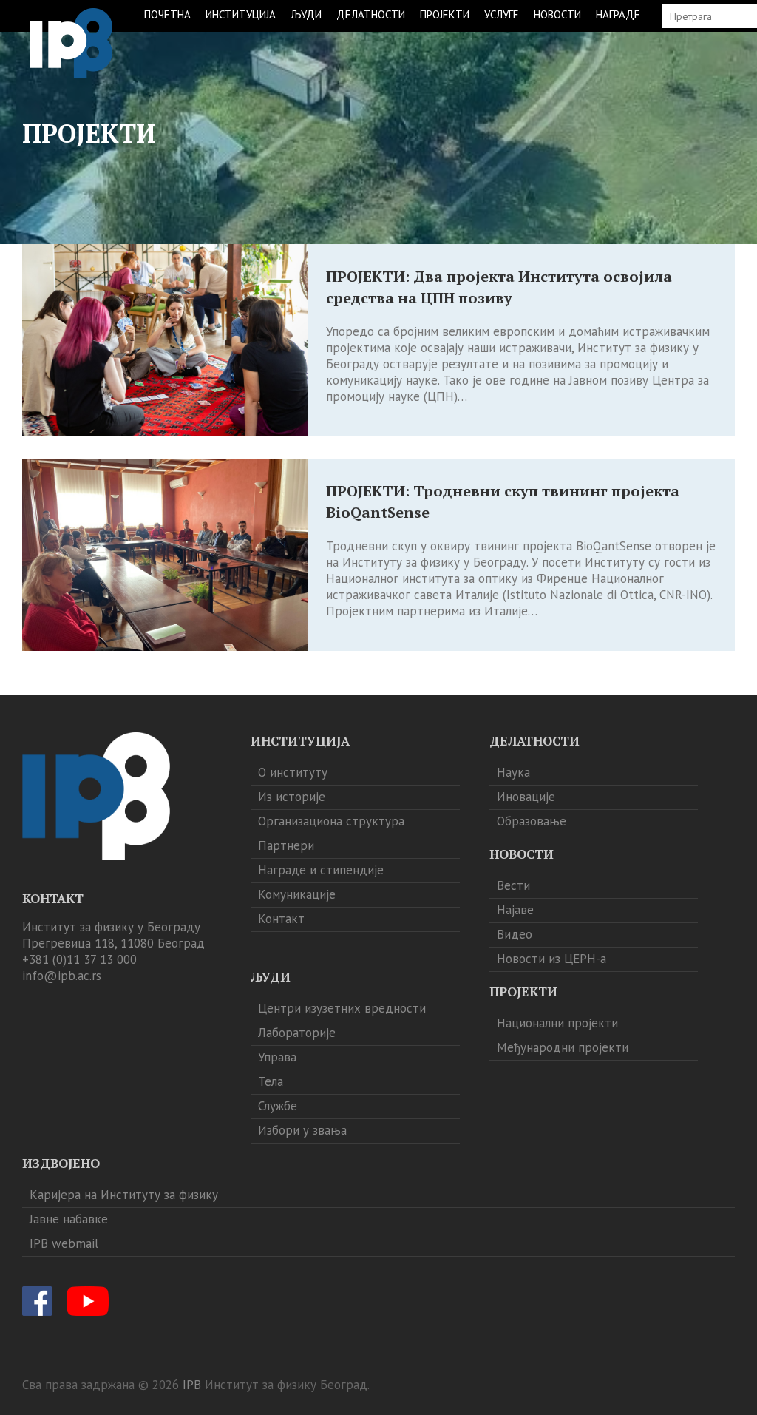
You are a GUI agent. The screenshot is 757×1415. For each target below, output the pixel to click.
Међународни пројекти (562, 1047)
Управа (277, 1057)
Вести (513, 885)
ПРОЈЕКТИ (444, 14)
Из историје (291, 796)
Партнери (286, 845)
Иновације (526, 796)
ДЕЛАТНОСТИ (370, 14)
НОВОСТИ (557, 14)
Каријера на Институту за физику (124, 1194)
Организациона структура (331, 821)
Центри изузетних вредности (342, 1008)
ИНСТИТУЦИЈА (241, 14)
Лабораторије (297, 1032)
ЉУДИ (306, 14)
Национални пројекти (557, 1023)
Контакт (281, 919)
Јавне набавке (69, 1219)
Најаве (515, 910)
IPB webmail (64, 1243)
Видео (514, 934)
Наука (513, 772)
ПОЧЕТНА (167, 14)
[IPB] (71, 43)
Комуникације (297, 894)
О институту (292, 772)
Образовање (531, 821)
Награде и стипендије (321, 870)
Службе (277, 1106)
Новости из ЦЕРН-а (551, 958)
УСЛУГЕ (501, 14)
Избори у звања (302, 1130)
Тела (270, 1081)
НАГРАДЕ (618, 14)
